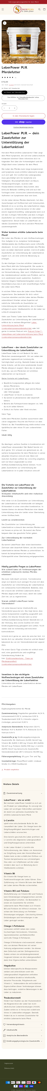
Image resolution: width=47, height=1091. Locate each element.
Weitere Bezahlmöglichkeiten (23, 127)
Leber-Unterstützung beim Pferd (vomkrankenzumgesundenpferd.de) (19, 325)
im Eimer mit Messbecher (14, 92)
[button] (2, 9)
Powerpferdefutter (20, 1090)
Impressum (8, 1063)
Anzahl (4, 104)
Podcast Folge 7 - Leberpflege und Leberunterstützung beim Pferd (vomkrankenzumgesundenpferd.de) (22, 334)
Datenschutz (9, 1068)
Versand (11, 85)
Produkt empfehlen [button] (11, 770)
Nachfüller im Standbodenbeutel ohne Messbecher (23, 98)
